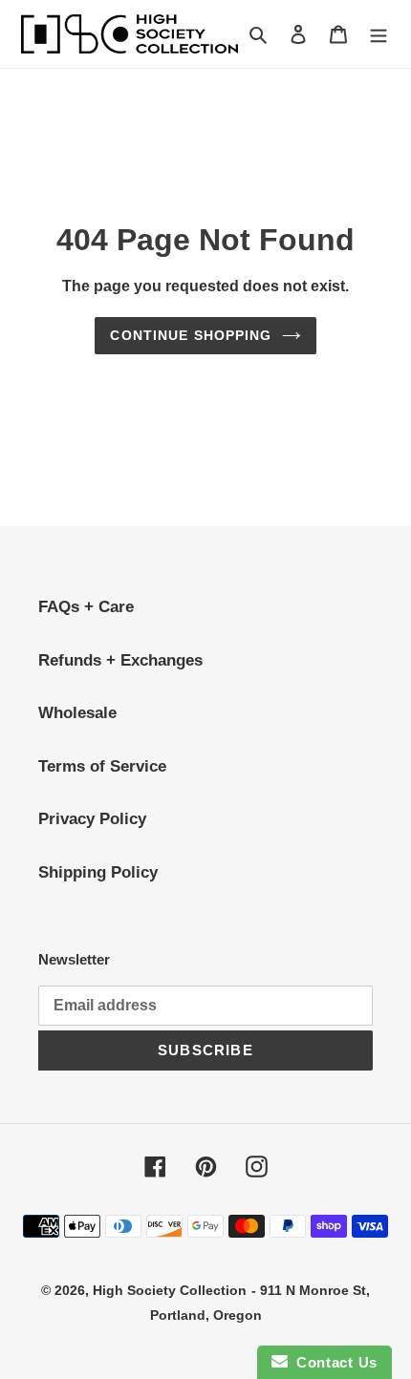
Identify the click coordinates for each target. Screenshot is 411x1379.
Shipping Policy (98, 872)
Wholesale (77, 713)
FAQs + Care (86, 607)
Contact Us (333, 1362)
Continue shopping (190, 335)
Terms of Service (102, 766)
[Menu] (378, 34)
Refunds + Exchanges (120, 660)
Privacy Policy (92, 819)
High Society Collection (170, 1290)
